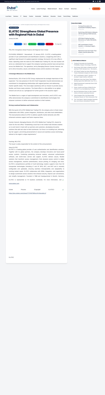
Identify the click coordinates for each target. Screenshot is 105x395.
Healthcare (46, 16)
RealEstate (75, 16)
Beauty (25, 16)
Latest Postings (41, 8)
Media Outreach (52, 8)
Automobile (38, 16)
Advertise (74, 8)
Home (33, 8)
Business (16, 16)
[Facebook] (93, 1)
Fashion (31, 16)
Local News (8, 16)
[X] (95, 1)
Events (59, 16)
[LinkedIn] (99, 1)
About (60, 8)
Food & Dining (66, 16)
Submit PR (96, 8)
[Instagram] (97, 1)
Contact (66, 8)
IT (20, 16)
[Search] (89, 8)
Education (53, 16)
